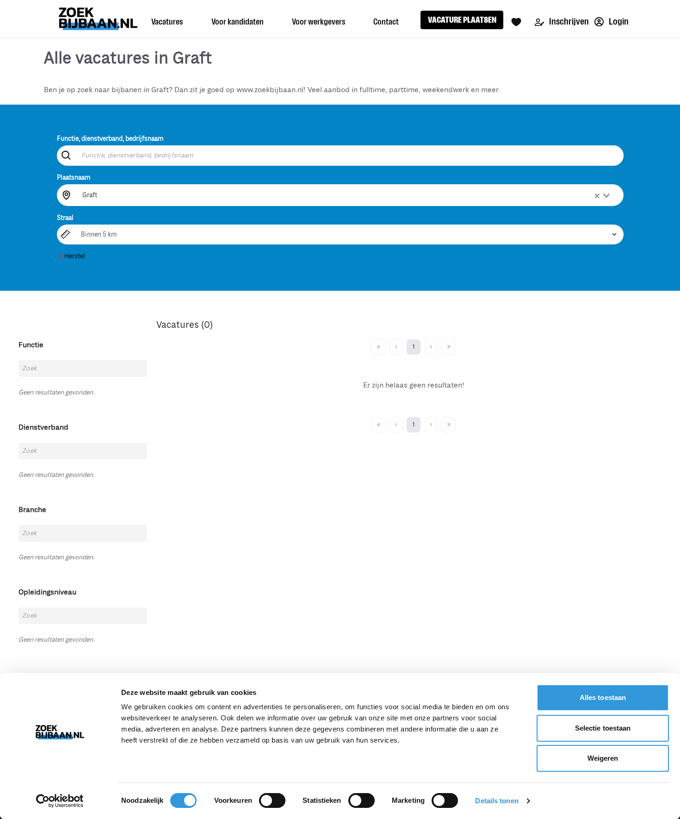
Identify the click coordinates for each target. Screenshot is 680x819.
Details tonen (496, 801)
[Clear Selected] (597, 196)
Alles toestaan (603, 697)
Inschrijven (568, 21)
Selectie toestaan (603, 728)
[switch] (272, 800)
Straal (65, 218)
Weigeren (602, 758)
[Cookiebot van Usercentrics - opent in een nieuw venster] (59, 801)
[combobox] (346, 195)
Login (618, 21)
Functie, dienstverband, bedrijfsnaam (110, 139)
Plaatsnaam (74, 177)
